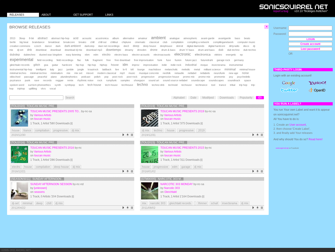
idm (125, 64)
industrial (191, 64)
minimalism (57, 73)
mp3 (122, 73)
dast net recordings (109, 46)
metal (197, 69)
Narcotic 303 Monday (176, 184)
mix (68, 73)
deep (136, 46)
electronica (203, 54)
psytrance (15, 80)
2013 (12, 38)
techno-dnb (158, 85)
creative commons (20, 46)
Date (193, 97)
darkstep (89, 46)
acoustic (87, 38)
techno (142, 85)
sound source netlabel (175, 80)
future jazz (191, 60)
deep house (149, 46)
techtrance (201, 85)
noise (245, 73)
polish (97, 76)
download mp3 (94, 49)
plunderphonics (69, 76)
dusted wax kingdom (50, 54)
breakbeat (53, 42)
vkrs (43, 88)
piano (54, 76)
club (165, 42)
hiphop (103, 65)
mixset (89, 73)
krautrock (93, 69)
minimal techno (18, 73)
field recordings (65, 60)
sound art (154, 80)
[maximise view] (266, 27)
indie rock (176, 65)
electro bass (121, 54)
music (132, 73)
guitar (55, 65)
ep (241, 54)
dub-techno (249, 49)
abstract (42, 38)
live (117, 69)
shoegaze (139, 80)
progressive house (168, 76)
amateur (142, 38)
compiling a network (198, 42)
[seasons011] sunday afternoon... (37, 179)
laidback (106, 69)
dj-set (20, 49)
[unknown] (40, 188)
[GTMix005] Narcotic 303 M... (162, 179)
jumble (70, 69)
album (115, 38)
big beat (24, 42)
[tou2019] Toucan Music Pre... (163, 106)
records (47, 80)
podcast (85, 76)
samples (125, 80)
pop (106, 76)
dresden (141, 49)
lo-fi (125, 69)
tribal (232, 85)
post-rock (132, 76)
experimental (21, 59)
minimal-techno (38, 73)
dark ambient (72, 46)
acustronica (101, 38)
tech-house (111, 85)
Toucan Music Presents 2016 (52, 147)
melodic (186, 69)
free (108, 60)
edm (95, 54)
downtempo (113, 49)
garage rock (223, 60)
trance (222, 85)
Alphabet (179, 97)
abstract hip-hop (60, 38)
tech (81, 85)
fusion (178, 60)
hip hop (80, 65)
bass (237, 38)
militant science (212, 69)
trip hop (243, 85)
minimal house (247, 69)
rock (99, 80)
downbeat (41, 49)
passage (29, 76)
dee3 (126, 46)
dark (58, 46)
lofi (132, 69)
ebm (87, 54)
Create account (310, 44)
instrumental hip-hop (21, 69)
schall (214, 203)
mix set (78, 73)
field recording (45, 60)
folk (87, 60)
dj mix (75, 130)
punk (27, 80)
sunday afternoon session (51, 184)
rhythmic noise (85, 80)
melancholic (171, 69)
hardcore (67, 65)
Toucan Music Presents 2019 (182, 111)
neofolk (167, 73)
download (55, 49)
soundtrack (234, 80)
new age (233, 73)
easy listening (73, 54)
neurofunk (219, 73)
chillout (114, 42)
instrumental (236, 65)
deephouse (166, 46)
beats (247, 38)
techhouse (127, 85)
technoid (173, 85)
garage (185, 166)
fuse (168, 60)
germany (239, 60)
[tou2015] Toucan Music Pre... (163, 142)
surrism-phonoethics (39, 85)
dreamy (129, 49)
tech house (94, 84)
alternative (128, 38)
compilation (177, 42)
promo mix (189, 76)
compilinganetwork (223, 42)
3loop (22, 38)
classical (154, 42)
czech (37, 46)
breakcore (69, 42)
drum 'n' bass (186, 49)
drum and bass (206, 49)
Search (69, 97)
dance (48, 46)
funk (159, 60)
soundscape (198, 80)
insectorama (218, 65)
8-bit (31, 38)
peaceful (42, 76)
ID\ (260, 97)
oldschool (15, 76)
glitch (37, 64)
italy (52, 69)
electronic (182, 54)
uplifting (33, 88)
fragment (98, 60)
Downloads (227, 97)
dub (221, 49)
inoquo (204, 65)
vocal (53, 88)
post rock (117, 76)
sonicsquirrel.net (282, 148)
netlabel (192, 73)
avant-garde (207, 38)
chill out (102, 42)
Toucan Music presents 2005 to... (55, 111)
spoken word (17, 85)
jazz (60, 69)
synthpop (70, 85)
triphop (21, 88)
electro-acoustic (141, 54)
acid (75, 38)
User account (297, 124)
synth (58, 85)
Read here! (315, 139)
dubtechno (29, 54)
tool (213, 85)
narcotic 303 (157, 203)
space (247, 80)
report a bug (280, 11)
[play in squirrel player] (19, 118)
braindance (38, 42)
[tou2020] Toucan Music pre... (33, 106)
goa (46, 65)
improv (135, 65)
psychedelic (243, 76)
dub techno (233, 49)
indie (164, 65)
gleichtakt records (20, 65)
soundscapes (216, 80)
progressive (148, 76)
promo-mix (204, 76)
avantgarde (224, 38)
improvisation (150, 65)
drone (153, 49)
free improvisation (144, 60)
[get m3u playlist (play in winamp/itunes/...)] (132, 135)
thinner (202, 203)
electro (106, 54)
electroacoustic (162, 54)
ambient (158, 38)
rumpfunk (111, 80)
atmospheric (190, 38)
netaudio (179, 73)
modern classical (106, 73)
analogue (175, 38)
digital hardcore (216, 46)
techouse (186, 85)
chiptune (126, 42)
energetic (231, 54)
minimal (230, 69)
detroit (179, 46)
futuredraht (207, 60)
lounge (141, 69)
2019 (201, 130)
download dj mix (73, 49)
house (115, 64)
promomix (219, 76)
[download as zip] (128, 135)
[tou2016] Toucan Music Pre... (33, 142)
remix (70, 80)
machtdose (155, 69)
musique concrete (149, 73)
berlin (13, 42)
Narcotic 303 (172, 188)
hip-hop (92, 65)
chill (92, 42)
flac (79, 60)
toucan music (42, 118)
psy (231, 76)
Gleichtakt (170, 191)
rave (36, 80)
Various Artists (42, 115)
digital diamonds (195, 46)
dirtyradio (234, 46)
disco (246, 46)
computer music (246, 42)
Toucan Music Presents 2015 (182, 147)
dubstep (15, 54)
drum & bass (168, 49)
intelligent (41, 69)
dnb (29, 49)
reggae (59, 80)
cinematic (140, 42)
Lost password (310, 49)
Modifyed (208, 97)
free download (122, 60)
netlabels (205, 73)
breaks (82, 42)
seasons (39, 191)
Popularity (246, 97)
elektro (218, 54)
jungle (80, 69)
